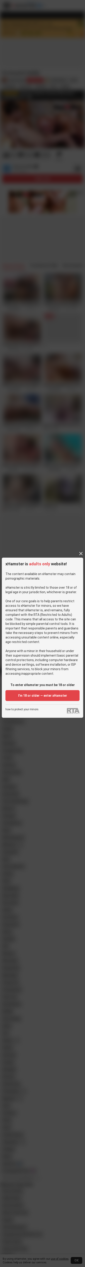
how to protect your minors (22, 709)
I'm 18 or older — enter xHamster (42, 695)
